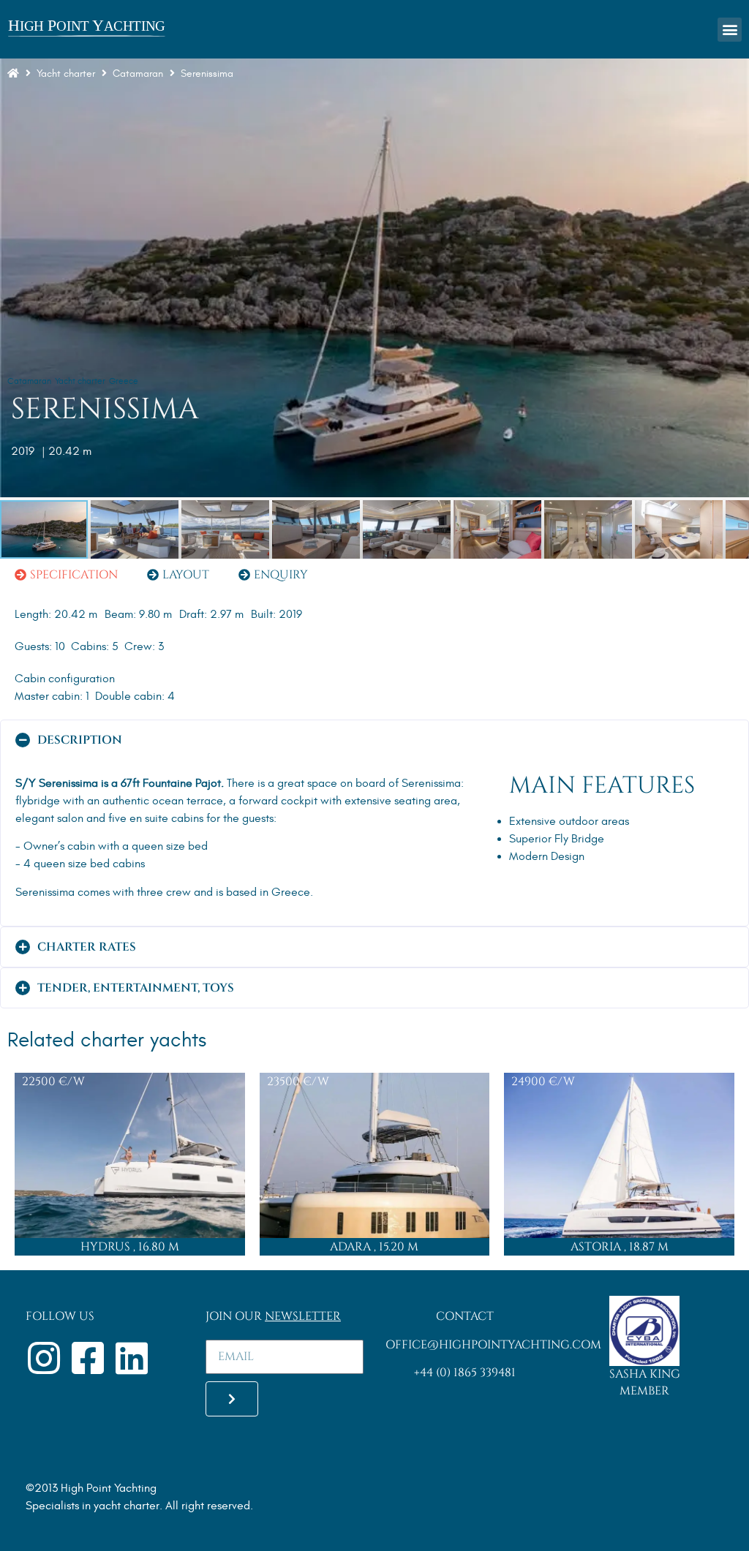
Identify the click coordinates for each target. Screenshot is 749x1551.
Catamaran (29, 381)
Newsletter (303, 1316)
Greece (123, 381)
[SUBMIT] (232, 1398)
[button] (730, 30)
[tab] (66, 575)
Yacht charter (66, 73)
